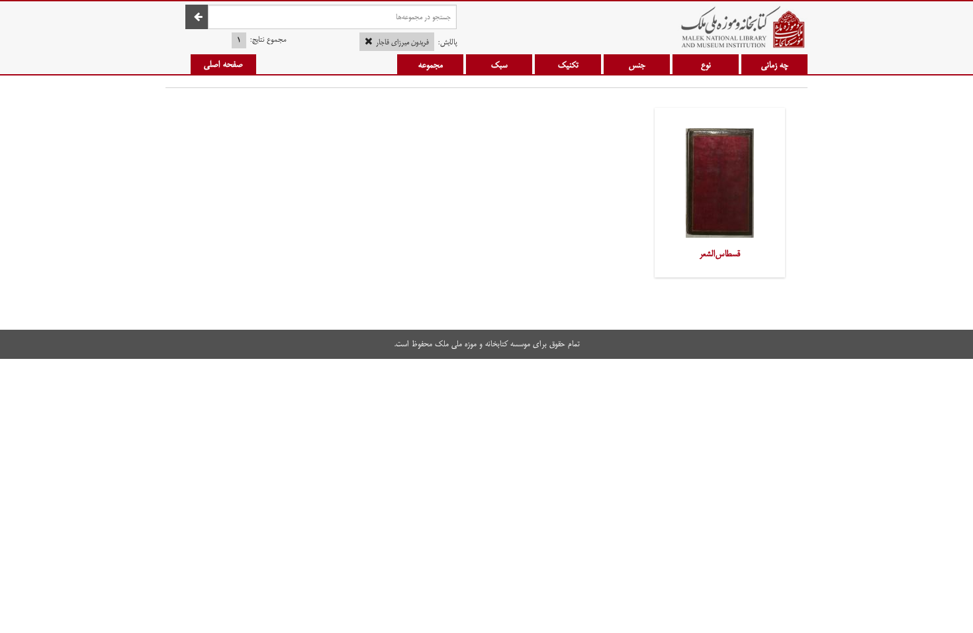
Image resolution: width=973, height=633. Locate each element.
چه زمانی (774, 65)
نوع (706, 65)
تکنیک (568, 65)
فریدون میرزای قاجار (402, 42)
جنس (637, 65)
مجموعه (430, 65)
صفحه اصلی (223, 64)
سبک (499, 65)
